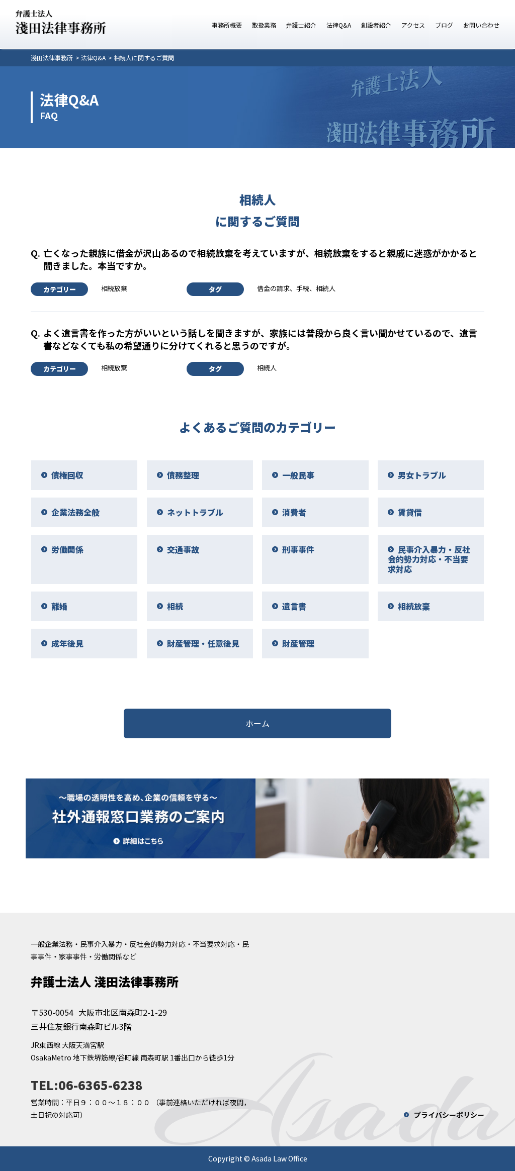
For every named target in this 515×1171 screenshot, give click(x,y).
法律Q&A (338, 25)
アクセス (413, 25)
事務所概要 (227, 25)
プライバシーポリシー (449, 1115)
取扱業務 (264, 25)
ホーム (257, 723)
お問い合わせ (481, 25)
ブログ (444, 25)
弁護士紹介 (301, 25)
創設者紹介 (376, 25)
